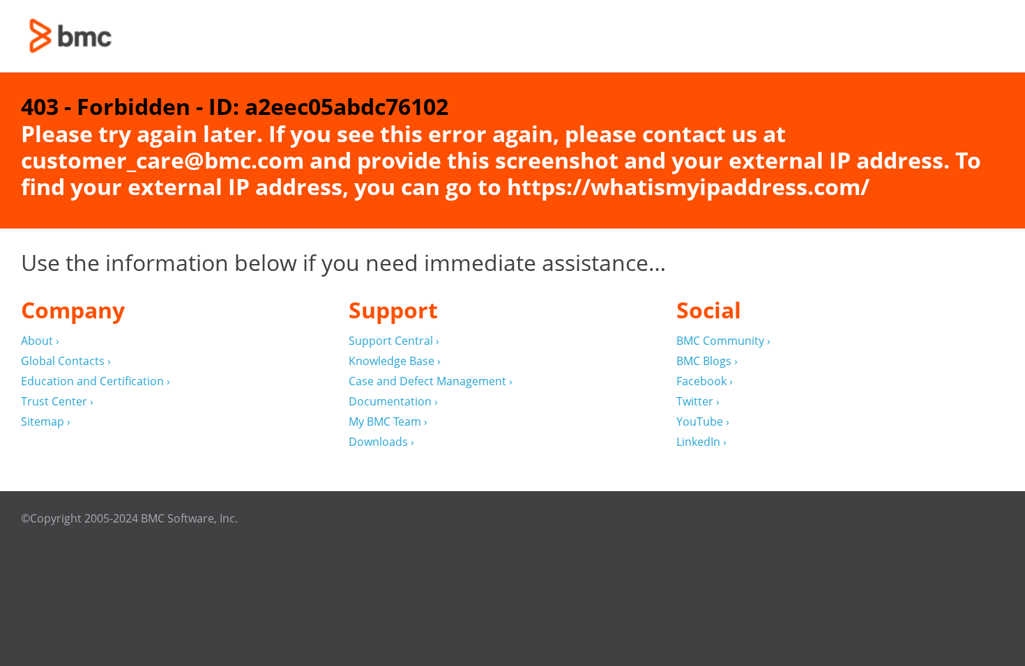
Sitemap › (45, 421)
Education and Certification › (95, 381)
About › (40, 341)
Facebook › (704, 381)
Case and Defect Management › (430, 381)
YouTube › (702, 421)
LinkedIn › (701, 442)
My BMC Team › (388, 421)
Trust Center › (57, 401)
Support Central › (394, 341)
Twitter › (698, 401)
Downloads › (381, 442)
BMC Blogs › (707, 361)
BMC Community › (723, 341)
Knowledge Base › (395, 361)
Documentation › (393, 401)
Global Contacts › (66, 361)
